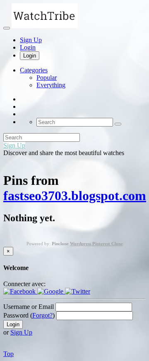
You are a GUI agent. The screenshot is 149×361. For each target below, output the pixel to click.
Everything (50, 84)
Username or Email (28, 306)
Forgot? (42, 315)
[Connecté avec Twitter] (77, 291)
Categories (34, 70)
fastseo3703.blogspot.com (74, 195)
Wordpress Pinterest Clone (96, 243)
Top (8, 353)
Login (28, 47)
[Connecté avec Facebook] (20, 291)
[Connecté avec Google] (51, 291)
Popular (46, 77)
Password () (29, 315)
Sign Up (31, 39)
